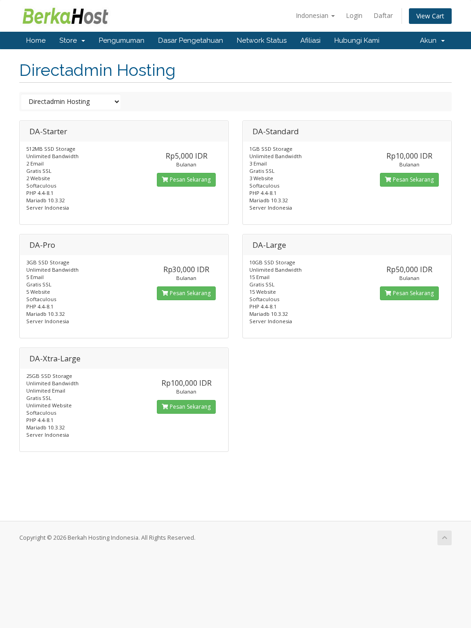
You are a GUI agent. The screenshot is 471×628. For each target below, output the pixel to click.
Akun (430, 40)
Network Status (262, 40)
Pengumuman (121, 40)
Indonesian (313, 15)
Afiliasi (310, 40)
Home (36, 40)
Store (69, 40)
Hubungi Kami (356, 40)
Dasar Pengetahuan (190, 40)
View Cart (430, 15)
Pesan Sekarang (189, 179)
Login (354, 15)
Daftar (383, 15)
